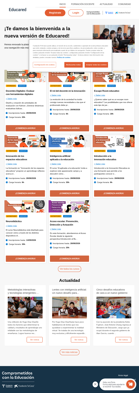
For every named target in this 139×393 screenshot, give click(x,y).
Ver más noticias (70, 352)
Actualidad (106, 4)
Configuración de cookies (44, 65)
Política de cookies (63, 57)
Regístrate (55, 12)
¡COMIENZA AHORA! (25, 128)
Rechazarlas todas (73, 65)
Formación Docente (82, 4)
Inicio (62, 4)
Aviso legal (123, 375)
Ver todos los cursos (69, 269)
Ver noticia (34, 340)
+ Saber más (11, 99)
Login (75, 12)
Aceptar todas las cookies (96, 65)
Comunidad (124, 4)
